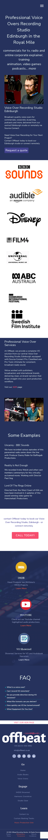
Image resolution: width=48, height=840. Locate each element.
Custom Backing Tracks (24, 819)
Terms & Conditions (32, 835)
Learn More (21, 588)
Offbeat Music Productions (20, 835)
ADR (15, 387)
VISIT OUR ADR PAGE (24, 722)
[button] (42, 6)
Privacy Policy (8, 835)
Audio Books (23, 775)
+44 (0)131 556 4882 (23, 746)
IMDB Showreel (23, 792)
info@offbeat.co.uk (22, 750)
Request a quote (16, 150)
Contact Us (24, 814)
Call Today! (25, 535)
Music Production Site (24, 823)
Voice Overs (23, 779)
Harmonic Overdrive (23, 797)
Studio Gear (23, 801)
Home (23, 770)
